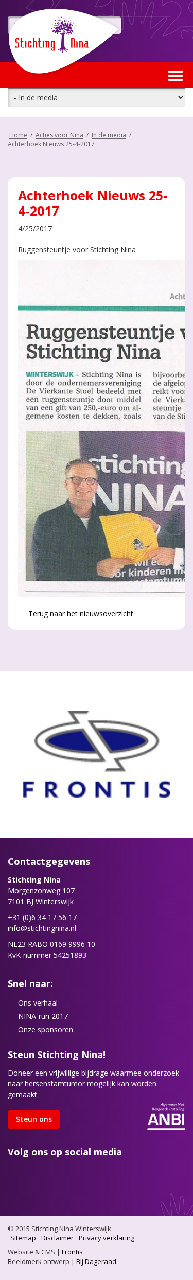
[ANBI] (166, 1115)
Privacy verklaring (106, 1237)
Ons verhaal (38, 1003)
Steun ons (34, 1119)
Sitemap (23, 1237)
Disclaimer (57, 1237)
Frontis (72, 1251)
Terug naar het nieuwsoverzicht (79, 613)
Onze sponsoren (45, 1029)
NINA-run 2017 (43, 1016)
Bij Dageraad (96, 1261)
